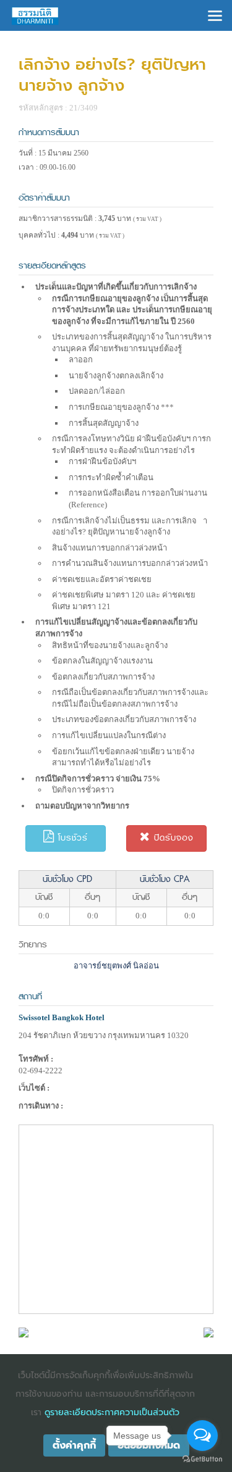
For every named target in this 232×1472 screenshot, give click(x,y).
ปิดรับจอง (172, 838)
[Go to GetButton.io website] (202, 1459)
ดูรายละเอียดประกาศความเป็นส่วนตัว (112, 1412)
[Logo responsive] (35, 15)
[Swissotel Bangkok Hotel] (23, 1331)
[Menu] (215, 14)
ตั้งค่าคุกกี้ (74, 1445)
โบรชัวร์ (71, 838)
